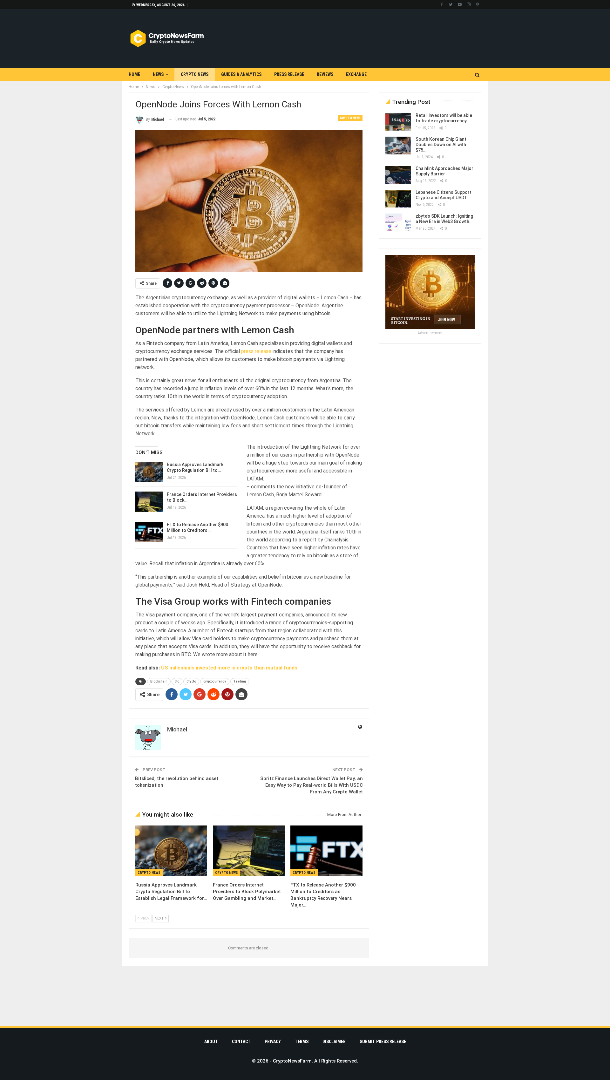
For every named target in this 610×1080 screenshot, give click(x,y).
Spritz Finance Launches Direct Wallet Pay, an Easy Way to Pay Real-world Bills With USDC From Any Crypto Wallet (311, 785)
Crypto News (194, 74)
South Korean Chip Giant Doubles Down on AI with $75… (441, 145)
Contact (241, 1041)
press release (256, 351)
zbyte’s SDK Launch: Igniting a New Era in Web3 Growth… (444, 219)
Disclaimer (334, 1041)
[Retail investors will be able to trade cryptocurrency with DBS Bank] (398, 122)
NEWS (158, 74)
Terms (301, 1041)
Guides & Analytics (241, 74)
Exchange (356, 74)
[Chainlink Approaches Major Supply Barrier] (398, 175)
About (211, 1041)
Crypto (191, 681)
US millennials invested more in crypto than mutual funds (229, 668)
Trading (240, 681)
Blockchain (158, 681)
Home (134, 74)
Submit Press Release (383, 1041)
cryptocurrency (214, 681)
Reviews (325, 74)
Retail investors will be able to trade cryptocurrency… (444, 118)
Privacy (273, 1041)
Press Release (289, 74)
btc (177, 681)
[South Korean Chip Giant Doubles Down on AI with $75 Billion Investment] (398, 145)
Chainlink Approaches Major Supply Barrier (444, 171)
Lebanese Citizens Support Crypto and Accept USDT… (443, 195)
